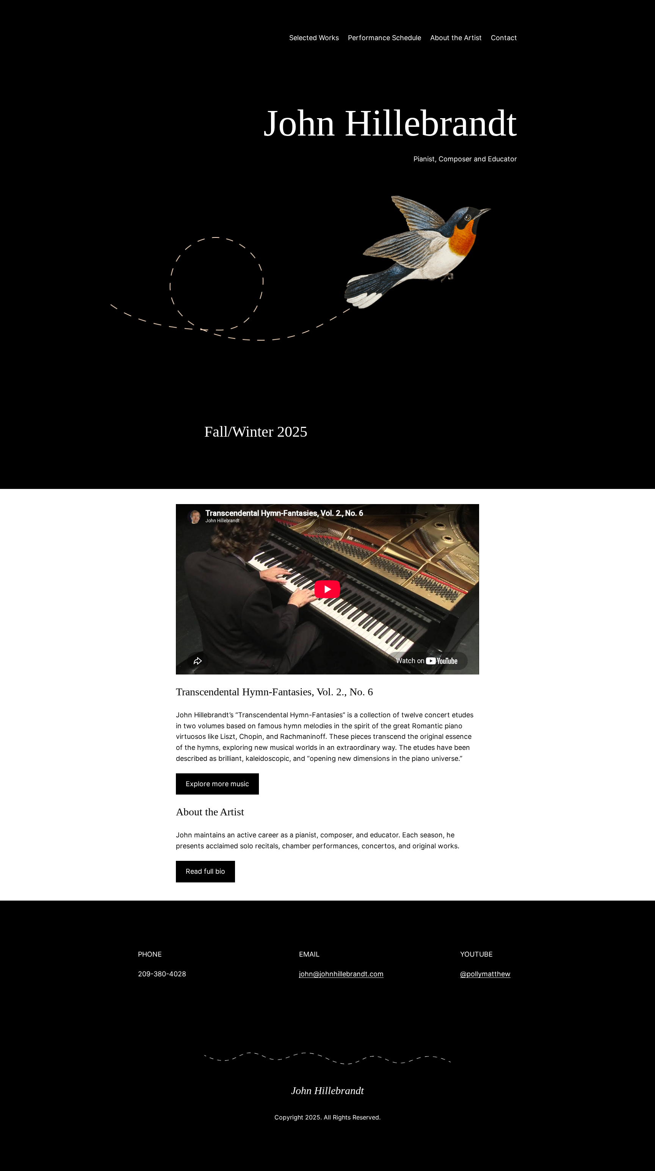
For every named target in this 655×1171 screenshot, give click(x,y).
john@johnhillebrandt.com (341, 974)
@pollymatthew (485, 974)
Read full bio (205, 871)
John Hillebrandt (327, 1090)
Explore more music (217, 784)
